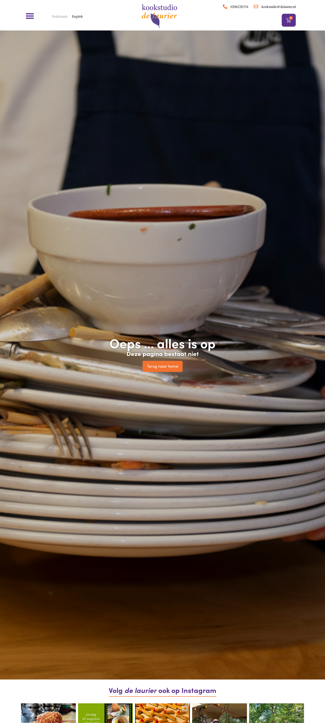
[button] (29, 16)
